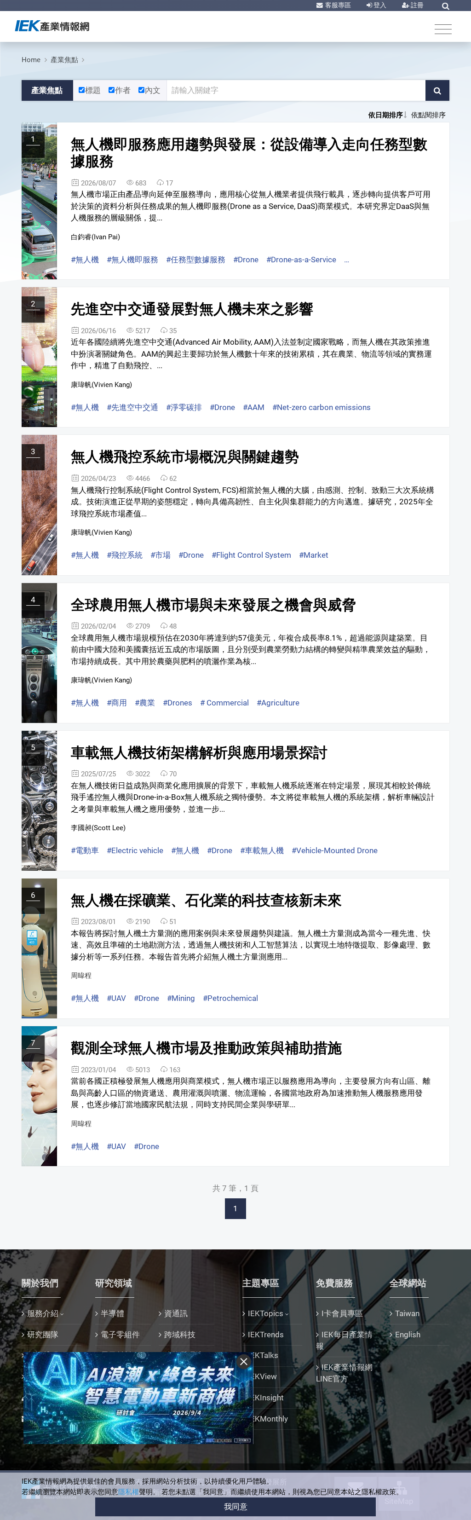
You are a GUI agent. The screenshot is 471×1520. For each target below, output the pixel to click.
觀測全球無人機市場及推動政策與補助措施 (206, 1048)
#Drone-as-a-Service (301, 259)
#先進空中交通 (132, 407)
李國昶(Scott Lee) (98, 828)
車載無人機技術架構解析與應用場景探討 (199, 753)
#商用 (117, 702)
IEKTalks (263, 1355)
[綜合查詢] (445, 6)
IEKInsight (266, 1397)
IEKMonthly (268, 1418)
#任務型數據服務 (195, 259)
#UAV (116, 998)
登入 (379, 5)
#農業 (145, 702)
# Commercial (224, 702)
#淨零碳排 (184, 407)
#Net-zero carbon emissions (321, 407)
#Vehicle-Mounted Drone (335, 850)
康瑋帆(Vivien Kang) (101, 385)
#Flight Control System (251, 555)
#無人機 (85, 259)
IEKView (262, 1376)
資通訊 (176, 1313)
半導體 (112, 1313)
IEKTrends (266, 1334)
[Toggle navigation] (443, 28)
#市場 (160, 555)
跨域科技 (179, 1334)
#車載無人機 (262, 850)
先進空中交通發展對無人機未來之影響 (192, 309)
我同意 (235, 1506)
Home (31, 60)
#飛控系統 (125, 555)
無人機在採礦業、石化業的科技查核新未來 (206, 900)
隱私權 (128, 1492)
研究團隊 (42, 1334)
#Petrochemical (230, 998)
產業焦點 (64, 60)
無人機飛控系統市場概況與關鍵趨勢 (185, 457)
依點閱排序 (428, 115)
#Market (313, 555)
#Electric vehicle (135, 850)
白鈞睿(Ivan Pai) (95, 237)
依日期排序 (385, 115)
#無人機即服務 (132, 259)
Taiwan (407, 1313)
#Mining (181, 998)
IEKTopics (265, 1313)
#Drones (177, 702)
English (407, 1334)
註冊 (416, 5)
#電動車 (85, 850)
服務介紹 (42, 1313)
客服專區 (337, 5)
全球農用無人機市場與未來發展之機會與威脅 (213, 605)
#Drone (245, 259)
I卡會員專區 (342, 1313)
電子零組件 (120, 1334)
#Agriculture (278, 702)
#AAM (253, 407)
